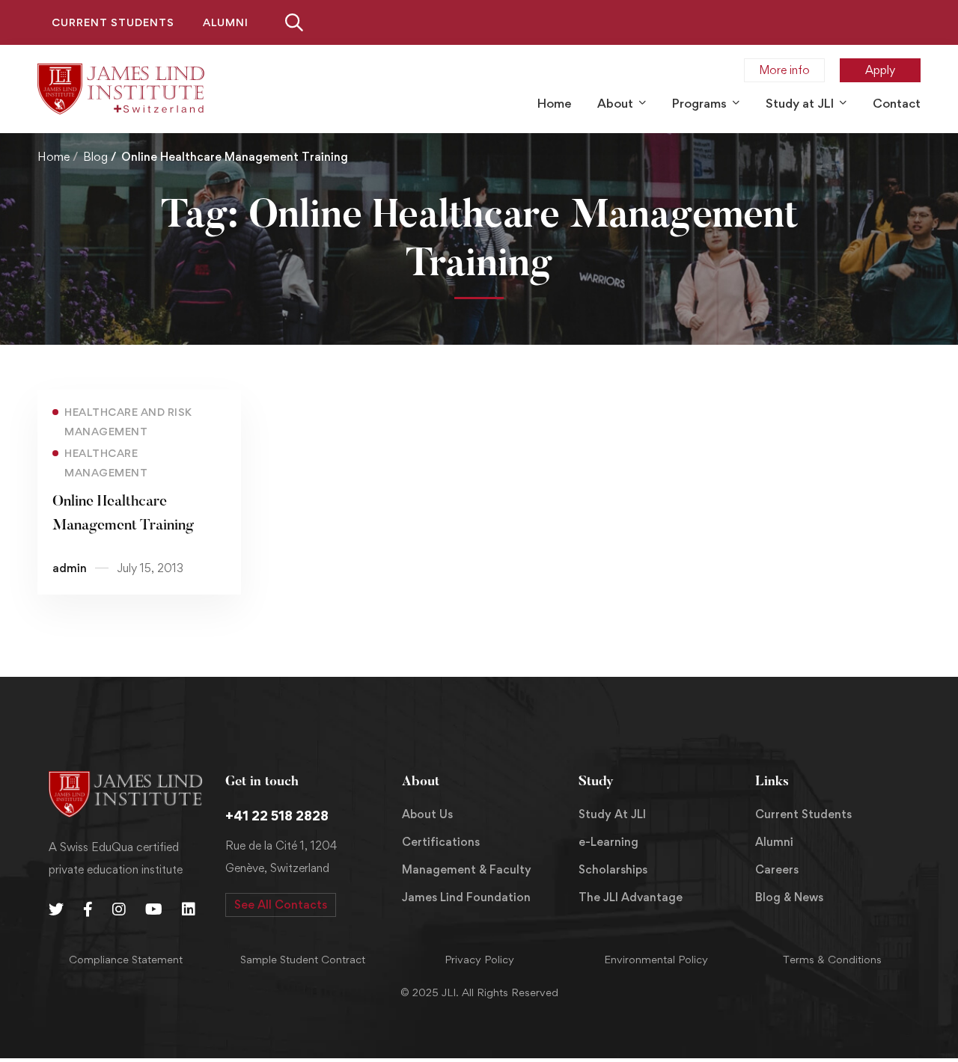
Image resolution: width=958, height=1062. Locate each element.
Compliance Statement (126, 959)
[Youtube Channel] (153, 909)
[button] (280, 905)
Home (53, 157)
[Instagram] (119, 909)
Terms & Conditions (832, 959)
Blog (95, 157)
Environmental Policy (656, 959)
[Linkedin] (188, 909)
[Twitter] (56, 909)
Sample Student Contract (302, 959)
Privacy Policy (479, 959)
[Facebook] (88, 909)
